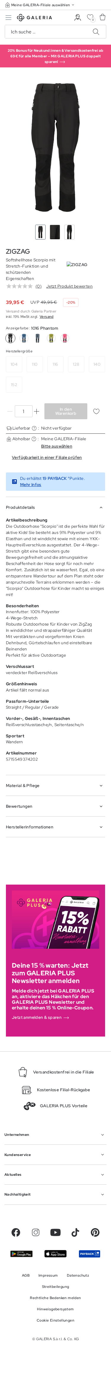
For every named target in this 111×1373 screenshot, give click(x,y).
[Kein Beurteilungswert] (21, 286)
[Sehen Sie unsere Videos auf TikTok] (75, 1232)
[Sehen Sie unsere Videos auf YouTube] (55, 1232)
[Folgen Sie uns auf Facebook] (15, 1232)
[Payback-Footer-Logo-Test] (89, 1254)
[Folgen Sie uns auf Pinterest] (95, 1232)
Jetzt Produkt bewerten (69, 286)
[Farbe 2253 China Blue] (37, 338)
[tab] (55, 147)
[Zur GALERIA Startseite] (34, 18)
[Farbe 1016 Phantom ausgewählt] (10, 338)
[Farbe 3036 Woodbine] (51, 338)
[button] (40, 5)
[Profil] (78, 18)
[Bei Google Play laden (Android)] (21, 1254)
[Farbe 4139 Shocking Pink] (64, 338)
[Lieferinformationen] (34, 428)
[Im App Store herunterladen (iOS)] (55, 1253)
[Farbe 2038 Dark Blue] (24, 338)
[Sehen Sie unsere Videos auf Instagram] (35, 1232)
